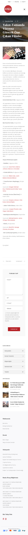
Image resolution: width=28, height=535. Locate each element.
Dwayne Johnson (14, 200)
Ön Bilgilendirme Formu (9, 465)
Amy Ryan (11, 229)
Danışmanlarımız (7, 426)
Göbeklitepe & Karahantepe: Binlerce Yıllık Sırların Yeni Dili (17, 395)
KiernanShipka (11, 202)
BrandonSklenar (11, 178)
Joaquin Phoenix (13, 209)
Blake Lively (12, 176)
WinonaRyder (11, 220)
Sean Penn (12, 167)
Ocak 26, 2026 (15, 399)
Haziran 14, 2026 (16, 389)
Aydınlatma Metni (8, 468)
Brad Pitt (11, 227)
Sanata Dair (9, 21)
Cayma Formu (7, 462)
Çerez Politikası (7, 457)
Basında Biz (6, 429)
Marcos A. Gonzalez (13, 169)
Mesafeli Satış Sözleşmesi (10, 454)
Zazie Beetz (10, 211)
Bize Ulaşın (6, 440)
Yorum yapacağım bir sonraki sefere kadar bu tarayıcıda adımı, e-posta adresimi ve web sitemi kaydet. (12, 317)
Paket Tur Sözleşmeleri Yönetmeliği (13, 470)
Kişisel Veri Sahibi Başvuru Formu (12, 459)
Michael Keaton (13, 218)
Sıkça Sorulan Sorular (9, 442)
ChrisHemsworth (10, 189)
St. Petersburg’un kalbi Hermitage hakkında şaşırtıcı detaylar (17, 385)
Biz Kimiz (5, 423)
